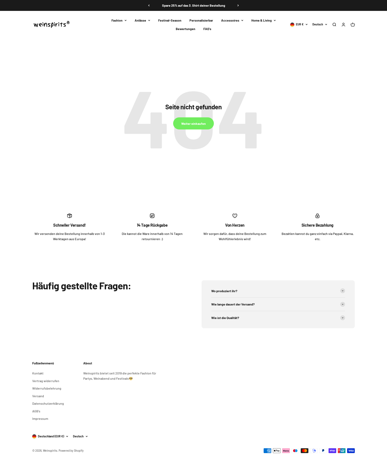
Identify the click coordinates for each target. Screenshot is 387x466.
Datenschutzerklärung (48, 403)
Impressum (40, 418)
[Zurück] (149, 5)
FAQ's (207, 28)
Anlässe (140, 20)
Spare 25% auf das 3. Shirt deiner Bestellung (193, 5)
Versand (38, 396)
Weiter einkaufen (193, 123)
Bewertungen (185, 28)
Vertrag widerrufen (45, 381)
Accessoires (230, 20)
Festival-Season (169, 20)
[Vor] (238, 5)
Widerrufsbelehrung (46, 388)
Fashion (117, 20)
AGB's (36, 411)
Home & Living (261, 20)
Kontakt (38, 373)
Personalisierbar (201, 20)
